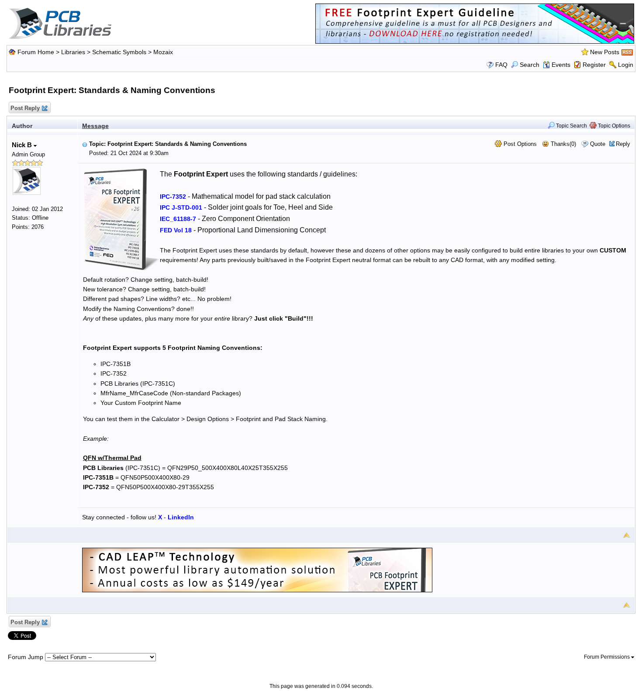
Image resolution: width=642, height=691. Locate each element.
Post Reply (25, 108)
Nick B (23, 145)
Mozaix (163, 51)
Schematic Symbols (119, 51)
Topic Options (613, 126)
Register (594, 64)
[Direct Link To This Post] (84, 144)
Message (95, 125)
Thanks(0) (562, 144)
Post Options (519, 144)
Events (561, 64)
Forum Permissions (607, 657)
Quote (597, 144)
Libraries (73, 51)
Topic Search (571, 126)
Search (529, 64)
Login (625, 64)
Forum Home (35, 51)
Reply (623, 144)
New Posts (604, 51)
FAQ (501, 64)
